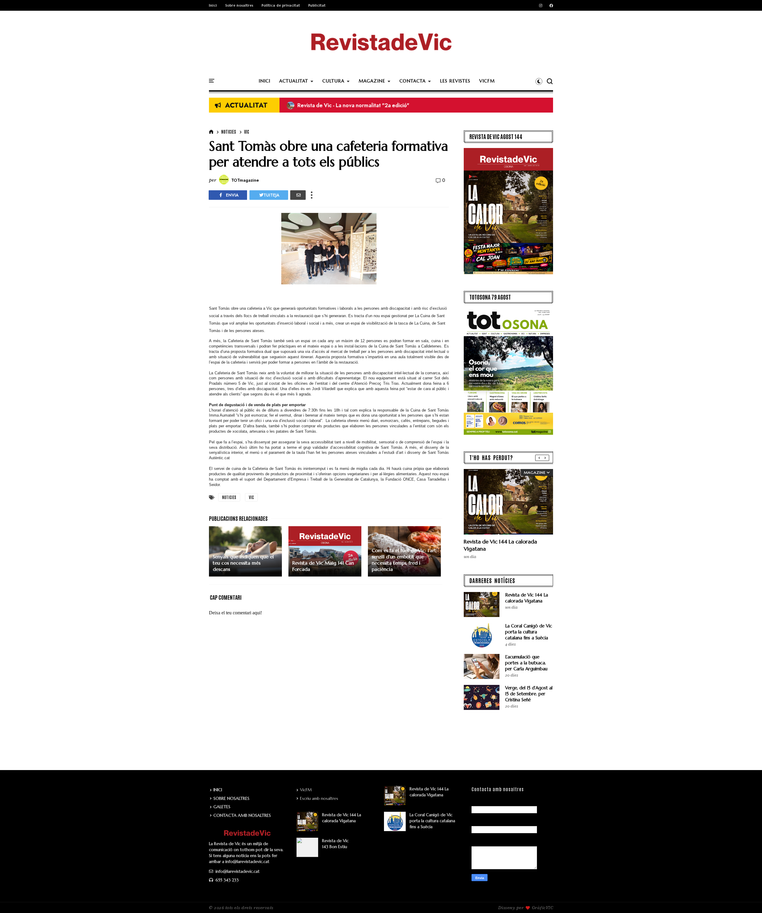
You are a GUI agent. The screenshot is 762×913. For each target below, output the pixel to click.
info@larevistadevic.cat (237, 871)
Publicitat (317, 5)
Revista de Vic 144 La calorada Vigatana (526, 598)
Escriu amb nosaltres (319, 798)
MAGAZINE (372, 81)
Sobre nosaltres (239, 5)
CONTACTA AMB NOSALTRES (242, 815)
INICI (264, 81)
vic (246, 131)
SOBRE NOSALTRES (231, 798)
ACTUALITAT (293, 81)
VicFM (306, 789)
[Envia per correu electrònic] (298, 195)
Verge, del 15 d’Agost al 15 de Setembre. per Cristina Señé (528, 693)
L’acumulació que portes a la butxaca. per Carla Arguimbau (526, 662)
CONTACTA (412, 81)
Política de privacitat (281, 5)
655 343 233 (226, 880)
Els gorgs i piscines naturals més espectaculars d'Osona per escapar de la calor (388, 105)
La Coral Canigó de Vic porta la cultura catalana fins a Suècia (528, 632)
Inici (213, 5)
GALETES (221, 806)
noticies (228, 131)
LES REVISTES (455, 81)
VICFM (487, 81)
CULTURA (333, 81)
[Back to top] (747, 898)
